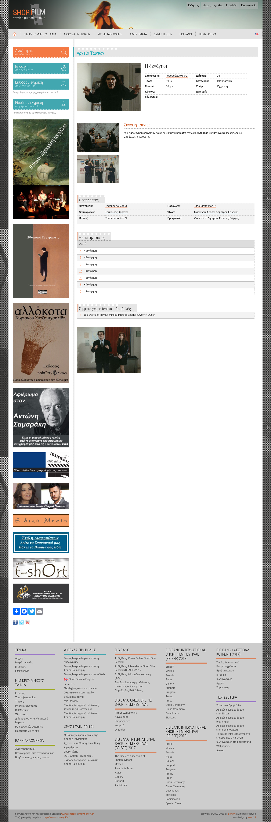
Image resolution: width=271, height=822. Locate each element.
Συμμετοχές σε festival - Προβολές (105, 309)
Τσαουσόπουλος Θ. (177, 75)
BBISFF (170, 666)
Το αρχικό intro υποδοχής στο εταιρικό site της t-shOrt (233, 735)
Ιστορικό (119, 725)
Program (171, 692)
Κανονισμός (121, 716)
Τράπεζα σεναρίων (25, 697)
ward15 (252, 817)
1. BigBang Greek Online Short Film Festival (135, 660)
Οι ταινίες (120, 729)
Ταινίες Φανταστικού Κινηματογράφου (227, 664)
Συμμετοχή (222, 687)
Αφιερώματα (71, 747)
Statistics (171, 717)
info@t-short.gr (86, 813)
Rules (118, 772)
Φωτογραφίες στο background (233, 741)
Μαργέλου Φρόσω (204, 212)
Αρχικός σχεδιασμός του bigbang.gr (230, 719)
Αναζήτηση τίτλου (25, 748)
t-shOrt (231, 813)
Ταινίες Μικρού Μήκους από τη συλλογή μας (81, 660)
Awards (170, 675)
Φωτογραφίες (224, 679)
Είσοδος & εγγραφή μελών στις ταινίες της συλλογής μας (81, 707)
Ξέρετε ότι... (21, 714)
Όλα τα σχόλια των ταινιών (79, 692)
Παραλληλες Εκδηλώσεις (129, 690)
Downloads (172, 713)
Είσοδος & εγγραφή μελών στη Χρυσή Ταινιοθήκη (81, 715)
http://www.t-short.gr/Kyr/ (56, 817)
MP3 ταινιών (71, 701)
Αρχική (14, 34)
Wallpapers (223, 746)
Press (169, 700)
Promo (169, 696)
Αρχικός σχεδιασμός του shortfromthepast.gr (230, 727)
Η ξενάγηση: (90, 250)
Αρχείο (220, 683)
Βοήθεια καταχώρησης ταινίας (32, 757)
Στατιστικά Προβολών (228, 705)
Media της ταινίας (92, 237)
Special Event (173, 803)
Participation (173, 799)
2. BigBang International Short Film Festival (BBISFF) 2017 (135, 668)
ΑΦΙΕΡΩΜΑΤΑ (138, 34)
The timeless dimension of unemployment (130, 758)
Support (119, 781)
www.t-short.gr (68, 813)
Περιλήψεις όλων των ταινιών (80, 688)
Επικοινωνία (249, 5)
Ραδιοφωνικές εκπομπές (29, 726)
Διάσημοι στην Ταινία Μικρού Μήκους (31, 720)
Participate (121, 785)
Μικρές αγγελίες (212, 5)
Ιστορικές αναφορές (26, 705)
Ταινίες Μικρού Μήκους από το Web (84, 674)
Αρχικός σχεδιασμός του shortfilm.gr (230, 711)
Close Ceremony (175, 709)
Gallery (119, 776)
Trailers (19, 701)
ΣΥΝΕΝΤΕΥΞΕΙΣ (163, 34)
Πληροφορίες (122, 721)
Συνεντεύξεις (71, 751)
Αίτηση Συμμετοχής (126, 712)
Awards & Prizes (124, 768)
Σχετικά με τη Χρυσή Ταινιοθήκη (82, 743)
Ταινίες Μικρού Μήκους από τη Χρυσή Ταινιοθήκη (81, 668)
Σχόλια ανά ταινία (74, 696)
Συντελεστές (89, 200)
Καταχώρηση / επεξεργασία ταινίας (34, 753)
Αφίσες (220, 750)
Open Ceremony (175, 704)
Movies (119, 764)
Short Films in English (257, 34)
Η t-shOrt (231, 5)
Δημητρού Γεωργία (227, 212)
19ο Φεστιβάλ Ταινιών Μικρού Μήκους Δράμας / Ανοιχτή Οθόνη (119, 314)
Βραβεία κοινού (225, 670)
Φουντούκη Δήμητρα (206, 218)
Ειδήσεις (193, 5)
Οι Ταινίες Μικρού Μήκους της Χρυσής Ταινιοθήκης (81, 737)
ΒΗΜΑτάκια (22, 710)
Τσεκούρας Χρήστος (116, 212)
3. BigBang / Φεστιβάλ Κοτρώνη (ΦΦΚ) (133, 676)
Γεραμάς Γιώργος (229, 218)
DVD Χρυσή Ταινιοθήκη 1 (78, 755)
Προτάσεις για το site (27, 730)
